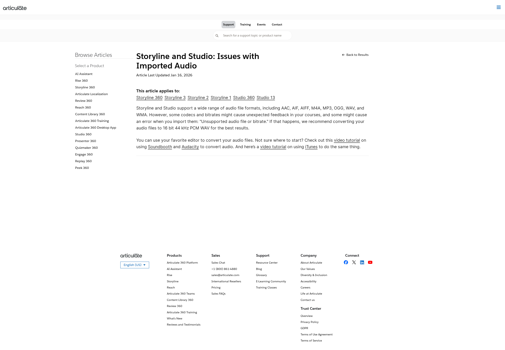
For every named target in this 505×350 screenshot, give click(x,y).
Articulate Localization (91, 94)
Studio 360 (83, 134)
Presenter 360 (85, 141)
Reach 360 (83, 107)
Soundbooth (160, 146)
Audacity (190, 146)
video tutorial (347, 140)
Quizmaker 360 (86, 148)
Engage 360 (84, 154)
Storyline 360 (85, 87)
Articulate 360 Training (92, 121)
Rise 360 (81, 81)
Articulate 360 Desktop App (95, 127)
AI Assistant (84, 74)
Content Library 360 (90, 114)
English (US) (136, 265)
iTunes (311, 146)
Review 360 (83, 101)
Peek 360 (82, 168)
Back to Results (357, 55)
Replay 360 (83, 161)
